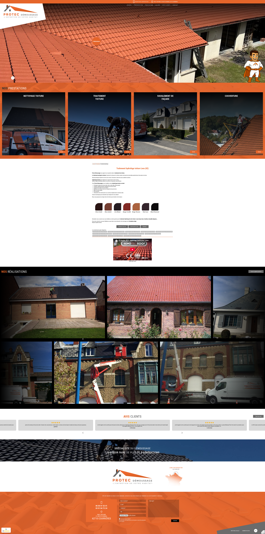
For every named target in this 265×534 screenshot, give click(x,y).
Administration (246, 530)
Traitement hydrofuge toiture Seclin (120, 233)
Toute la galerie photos (256, 271)
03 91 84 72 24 (145, 1)
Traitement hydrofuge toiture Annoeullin (164, 231)
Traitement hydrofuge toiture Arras (100, 235)
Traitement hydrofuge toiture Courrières (116, 231)
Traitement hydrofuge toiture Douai (132, 231)
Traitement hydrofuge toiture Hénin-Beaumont (102, 233)
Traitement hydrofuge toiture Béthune (153, 233)
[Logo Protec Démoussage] (20, 11)
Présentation (138, 5)
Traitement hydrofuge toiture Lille (148, 231)
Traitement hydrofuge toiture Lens (100, 231)
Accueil (129, 5)
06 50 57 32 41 (138, 1)
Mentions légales (235, 530)
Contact (145, 226)
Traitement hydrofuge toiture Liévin (115, 235)
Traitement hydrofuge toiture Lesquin (136, 233)
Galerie (157, 5)
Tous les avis (258, 416)
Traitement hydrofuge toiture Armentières (132, 235)
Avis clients (166, 5)
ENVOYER (175, 520)
